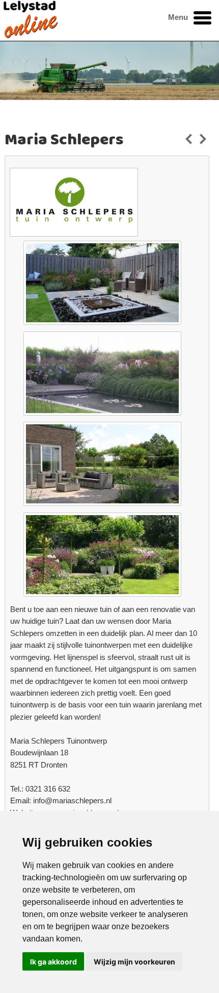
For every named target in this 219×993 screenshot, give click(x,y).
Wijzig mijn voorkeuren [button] (134, 961)
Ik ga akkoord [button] (53, 961)
